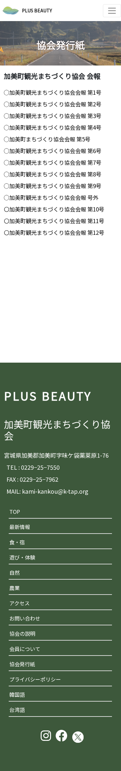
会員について (24, 649)
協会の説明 (22, 633)
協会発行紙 (22, 664)
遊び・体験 (22, 557)
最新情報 (19, 527)
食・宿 (17, 542)
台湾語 (17, 710)
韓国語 (17, 694)
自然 (14, 572)
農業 (14, 588)
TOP (14, 511)
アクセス (19, 603)
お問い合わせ (24, 618)
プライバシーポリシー (35, 679)
